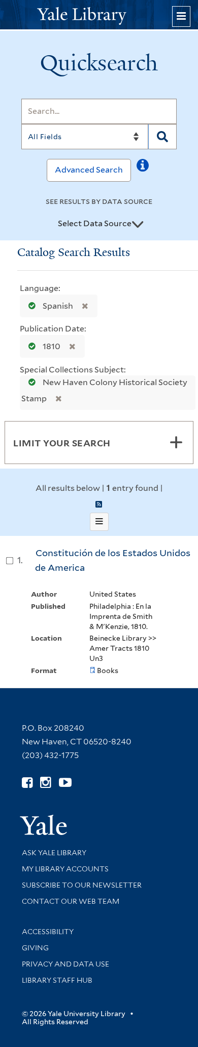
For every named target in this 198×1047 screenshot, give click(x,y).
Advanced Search (89, 170)
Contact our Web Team (70, 901)
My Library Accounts (65, 869)
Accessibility (48, 932)
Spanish (58, 306)
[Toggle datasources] (137, 224)
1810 (51, 346)
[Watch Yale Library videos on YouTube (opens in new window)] (65, 782)
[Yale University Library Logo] (99, 15)
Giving (35, 948)
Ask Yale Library (54, 853)
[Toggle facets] (176, 442)
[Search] (162, 136)
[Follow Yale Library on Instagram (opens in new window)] (45, 782)
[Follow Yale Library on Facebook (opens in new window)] (27, 782)
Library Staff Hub (57, 980)
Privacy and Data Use (65, 964)
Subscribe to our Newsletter (82, 885)
